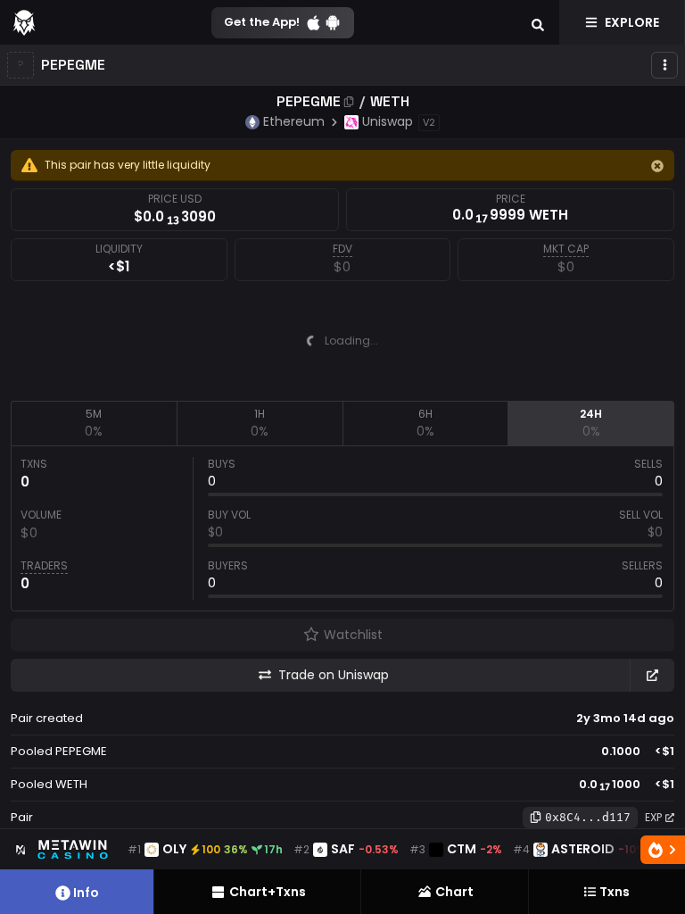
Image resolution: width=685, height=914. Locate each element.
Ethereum (294, 121)
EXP (653, 817)
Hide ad (463, 386)
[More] (664, 65)
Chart (454, 892)
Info (86, 893)
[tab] (94, 423)
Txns (614, 892)
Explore (632, 22)
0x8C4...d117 (588, 817)
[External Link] (652, 675)
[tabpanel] (342, 528)
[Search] (538, 22)
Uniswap (387, 121)
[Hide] (657, 166)
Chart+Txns (267, 892)
